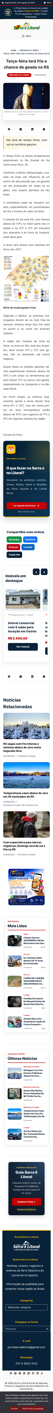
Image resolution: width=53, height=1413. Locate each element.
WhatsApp (14, 539)
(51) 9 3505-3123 (26, 1363)
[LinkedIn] (32, 129)
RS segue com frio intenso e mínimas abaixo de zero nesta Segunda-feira (22, 747)
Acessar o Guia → (26, 1201)
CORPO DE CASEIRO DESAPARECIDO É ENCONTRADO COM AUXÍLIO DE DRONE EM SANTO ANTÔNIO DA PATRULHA (34, 985)
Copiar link (14, 554)
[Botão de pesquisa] (47, 1329)
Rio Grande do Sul (30, 805)
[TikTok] (42, 1373)
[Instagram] (15, 1373)
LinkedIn (28, 547)
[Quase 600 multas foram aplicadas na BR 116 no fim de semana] (15, 1093)
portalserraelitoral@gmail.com (26, 1347)
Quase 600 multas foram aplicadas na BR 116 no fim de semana (34, 1094)
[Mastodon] (33, 1373)
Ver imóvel (22, 646)
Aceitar (14, 1408)
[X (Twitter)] (21, 129)
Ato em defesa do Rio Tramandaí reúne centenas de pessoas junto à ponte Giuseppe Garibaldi (34, 1138)
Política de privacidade (33, 1408)
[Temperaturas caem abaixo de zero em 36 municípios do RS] (26, 775)
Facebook (30, 539)
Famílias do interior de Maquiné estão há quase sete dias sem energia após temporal (34, 1004)
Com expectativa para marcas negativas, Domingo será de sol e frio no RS (24, 846)
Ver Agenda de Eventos (26, 505)
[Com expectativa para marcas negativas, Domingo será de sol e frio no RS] (26, 824)
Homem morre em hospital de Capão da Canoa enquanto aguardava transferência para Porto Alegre (34, 1025)
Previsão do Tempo (19, 75)
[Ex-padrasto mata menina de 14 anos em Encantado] (15, 961)
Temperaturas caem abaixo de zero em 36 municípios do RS (34, 1113)
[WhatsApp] (44, 129)
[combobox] (23, 1329)
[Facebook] (9, 129)
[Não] (49, 1402)
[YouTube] (20, 1373)
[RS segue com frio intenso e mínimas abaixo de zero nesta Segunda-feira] (26, 726)
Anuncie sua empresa (26, 1209)
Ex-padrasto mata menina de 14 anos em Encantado (33, 961)
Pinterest (13, 547)
